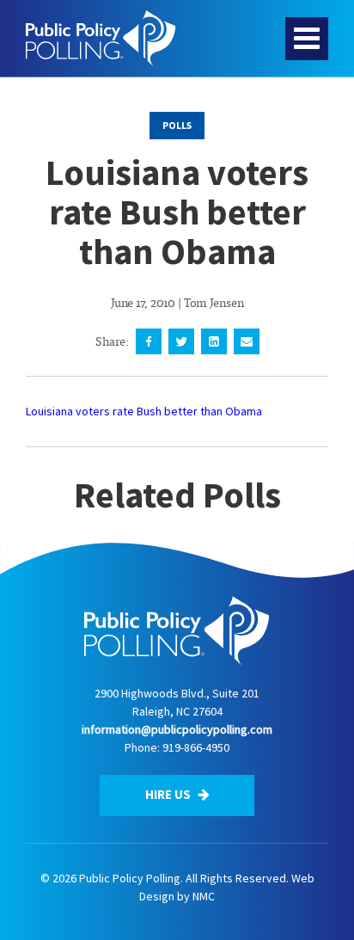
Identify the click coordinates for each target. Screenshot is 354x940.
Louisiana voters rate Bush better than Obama (144, 411)
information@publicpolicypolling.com (177, 729)
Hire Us (169, 794)
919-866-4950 (195, 747)
